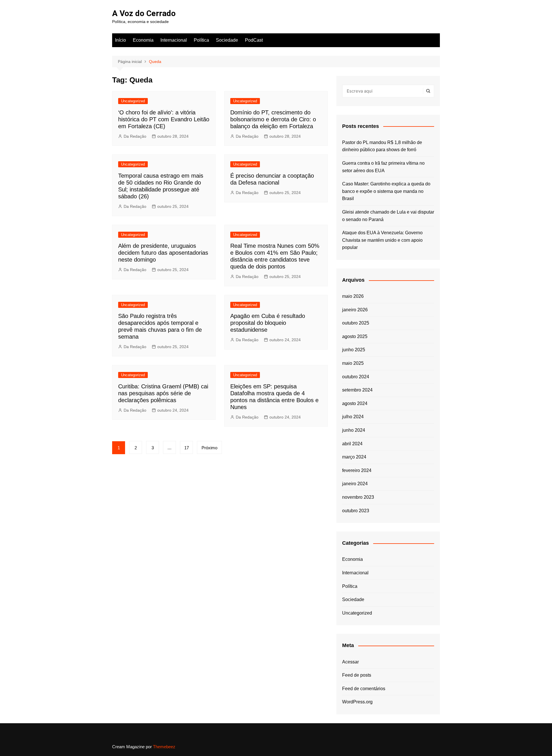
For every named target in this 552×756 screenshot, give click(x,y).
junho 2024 (353, 430)
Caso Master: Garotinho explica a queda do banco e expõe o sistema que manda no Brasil (386, 191)
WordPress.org (357, 701)
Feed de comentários (363, 688)
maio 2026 (353, 296)
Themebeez (164, 746)
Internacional (173, 40)
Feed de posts (356, 675)
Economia (143, 40)
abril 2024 (352, 443)
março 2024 (354, 456)
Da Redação (135, 136)
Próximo (209, 447)
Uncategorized (133, 101)
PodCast (254, 40)
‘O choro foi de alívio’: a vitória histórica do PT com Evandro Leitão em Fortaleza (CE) (163, 119)
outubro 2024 (355, 376)
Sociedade (227, 40)
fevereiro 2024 (356, 470)
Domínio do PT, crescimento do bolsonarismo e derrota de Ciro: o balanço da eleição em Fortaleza (273, 119)
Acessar (350, 661)
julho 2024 (353, 416)
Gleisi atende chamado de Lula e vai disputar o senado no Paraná (388, 216)
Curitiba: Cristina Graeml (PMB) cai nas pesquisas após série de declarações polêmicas (163, 393)
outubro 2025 (355, 323)
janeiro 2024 (355, 483)
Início (120, 40)
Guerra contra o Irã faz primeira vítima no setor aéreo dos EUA (383, 167)
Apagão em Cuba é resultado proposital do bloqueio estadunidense (267, 323)
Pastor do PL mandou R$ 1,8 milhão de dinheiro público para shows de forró (382, 146)
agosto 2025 (354, 336)
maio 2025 (353, 363)
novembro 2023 (358, 497)
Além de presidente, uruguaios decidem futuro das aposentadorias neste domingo (163, 253)
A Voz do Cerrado (144, 13)
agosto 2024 (354, 403)
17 (186, 447)
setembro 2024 (357, 389)
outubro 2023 (355, 510)
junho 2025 (353, 349)
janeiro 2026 (355, 309)
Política (201, 40)
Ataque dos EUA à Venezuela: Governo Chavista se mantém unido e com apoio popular (382, 240)
